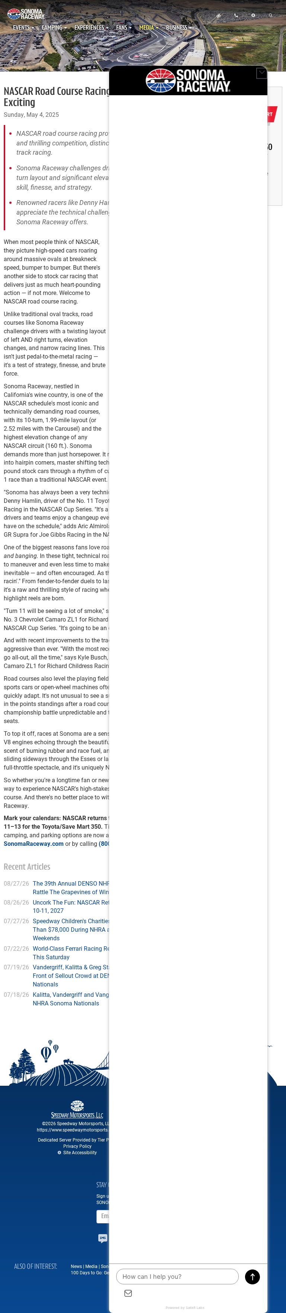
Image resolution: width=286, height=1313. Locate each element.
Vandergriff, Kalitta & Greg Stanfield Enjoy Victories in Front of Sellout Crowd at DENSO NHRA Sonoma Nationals (103, 975)
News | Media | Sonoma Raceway (104, 1266)
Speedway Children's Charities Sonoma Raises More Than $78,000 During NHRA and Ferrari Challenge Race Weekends (105, 929)
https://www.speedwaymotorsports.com (77, 1130)
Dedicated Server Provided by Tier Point (77, 1140)
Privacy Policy (77, 1146)
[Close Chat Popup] (261, 73)
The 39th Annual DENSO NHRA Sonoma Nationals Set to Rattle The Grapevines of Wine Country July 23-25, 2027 (107, 887)
